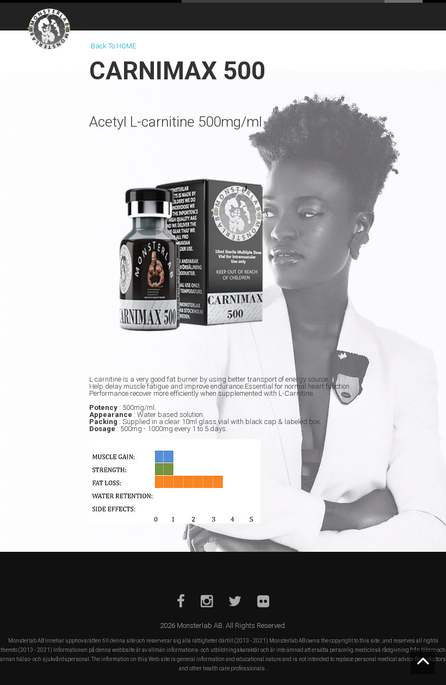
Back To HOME (113, 46)
